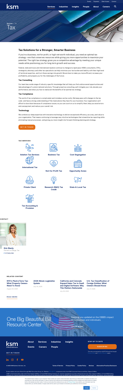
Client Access (105, 1)
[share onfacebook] (17, 360)
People (86, 7)
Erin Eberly (9, 248)
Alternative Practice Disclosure (107, 365)
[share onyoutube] (22, 360)
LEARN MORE (77, 326)
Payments (96, 1)
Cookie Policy (81, 365)
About (96, 7)
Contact (114, 1)
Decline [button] (94, 388)
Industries (63, 7)
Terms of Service (102, 353)
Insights (75, 7)
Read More (12, 297)
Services (51, 7)
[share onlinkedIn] (7, 360)
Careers (106, 7)
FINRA (50, 371)
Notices (91, 365)
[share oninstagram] (12, 360)
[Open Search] (115, 6)
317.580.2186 (9, 253)
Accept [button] (86, 388)
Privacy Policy (71, 382)
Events (89, 1)
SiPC (54, 371)
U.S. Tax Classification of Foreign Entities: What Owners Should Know (98, 283)
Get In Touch (27, 127)
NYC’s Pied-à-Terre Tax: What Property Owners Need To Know (17, 283)
